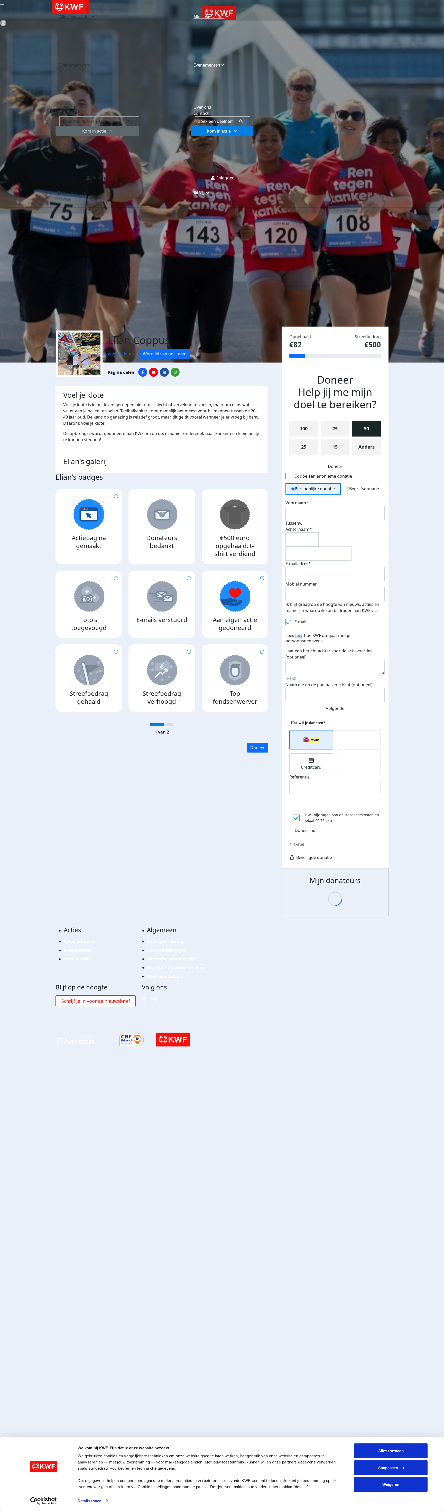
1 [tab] (157, 724)
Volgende (335, 708)
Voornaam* (296, 503)
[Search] (243, 121)
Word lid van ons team (165, 354)
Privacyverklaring (165, 941)
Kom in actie (219, 131)
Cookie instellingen (167, 950)
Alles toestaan (391, 1451)
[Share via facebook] (142, 372)
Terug (298, 844)
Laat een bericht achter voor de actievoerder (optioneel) (328, 654)
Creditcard (311, 767)
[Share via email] (153, 372)
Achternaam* (298, 529)
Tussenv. (293, 523)
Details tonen (89, 1501)
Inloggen (226, 178)
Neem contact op (164, 976)
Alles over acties (209, 17)
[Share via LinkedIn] (164, 372)
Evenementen (206, 65)
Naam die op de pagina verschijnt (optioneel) (329, 685)
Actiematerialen (80, 941)
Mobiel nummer (301, 584)
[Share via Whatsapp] (175, 372)
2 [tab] (170, 724)
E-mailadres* (298, 564)
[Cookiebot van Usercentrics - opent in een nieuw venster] (43, 1501)
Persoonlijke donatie (315, 489)
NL (201, 193)
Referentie (299, 777)
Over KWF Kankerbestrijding (176, 967)
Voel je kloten (121, 354)
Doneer (257, 747)
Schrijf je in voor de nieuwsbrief (95, 1001)
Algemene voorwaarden (171, 959)
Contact (201, 113)
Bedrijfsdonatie (364, 489)
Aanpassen (388, 1467)
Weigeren (390, 1484)
